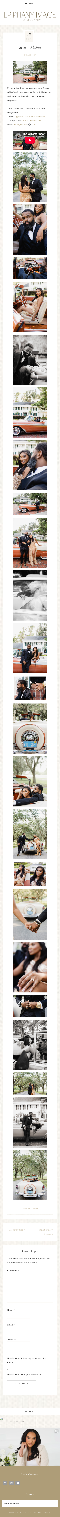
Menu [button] (32, 3)
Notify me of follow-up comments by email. (26, 1360)
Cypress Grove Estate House (30, 116)
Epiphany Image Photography (30, 16)
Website (11, 1339)
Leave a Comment (30, 1209)
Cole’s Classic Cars (31, 120)
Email (11, 1324)
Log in (47, 1513)
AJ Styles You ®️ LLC (25, 124)
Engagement (30, 55)
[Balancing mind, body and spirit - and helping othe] (30, 1457)
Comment (13, 1270)
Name (11, 1310)
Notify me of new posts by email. (24, 1374)
